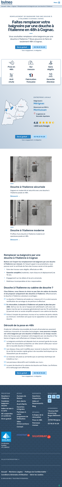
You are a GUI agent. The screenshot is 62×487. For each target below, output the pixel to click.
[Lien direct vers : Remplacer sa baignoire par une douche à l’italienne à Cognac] (3, 254)
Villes (8, 6)
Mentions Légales (16, 472)
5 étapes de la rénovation (37, 416)
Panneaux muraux (36, 424)
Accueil (3, 6)
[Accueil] (6, 2)
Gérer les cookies (36, 475)
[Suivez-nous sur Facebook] (49, 396)
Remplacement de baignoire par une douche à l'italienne (35, 6)
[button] (31, 459)
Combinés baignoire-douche (5, 403)
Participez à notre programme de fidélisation (22, 415)
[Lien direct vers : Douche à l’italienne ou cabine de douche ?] (3, 287)
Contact (20, 427)
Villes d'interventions (23, 423)
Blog (34, 406)
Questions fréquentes (36, 397)
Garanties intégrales (21, 408)
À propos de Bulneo (21, 397)
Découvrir (14, 240)
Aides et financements (37, 402)
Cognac (14, 6)
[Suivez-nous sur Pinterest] (58, 396)
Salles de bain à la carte (7, 410)
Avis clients (21, 401)
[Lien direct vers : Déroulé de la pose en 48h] (3, 325)
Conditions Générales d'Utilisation (14, 475)
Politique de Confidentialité (35, 472)
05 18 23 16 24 (39, 47)
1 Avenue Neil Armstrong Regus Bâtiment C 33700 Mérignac (54, 415)
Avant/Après (22, 404)
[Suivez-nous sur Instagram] (54, 396)
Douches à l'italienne (5, 397)
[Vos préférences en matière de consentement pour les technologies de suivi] (59, 485)
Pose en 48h (37, 420)
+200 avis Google (42, 126)
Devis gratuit (22, 47)
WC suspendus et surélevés (7, 415)
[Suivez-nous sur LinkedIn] (49, 401)
